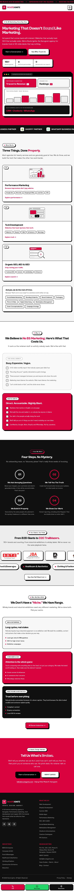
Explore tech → (10, 237)
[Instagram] (9, 824)
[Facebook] (4, 824)
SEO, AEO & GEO (44, 821)
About (56, 862)
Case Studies (43, 862)
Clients (51, 862)
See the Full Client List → (37, 577)
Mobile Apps (43, 814)
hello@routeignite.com (25, 782)
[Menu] (69, 7)
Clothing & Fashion (8, 861)
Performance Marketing (46, 817)
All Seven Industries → (37, 725)
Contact (46, 865)
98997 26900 (50, 775)
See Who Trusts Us (39, 52)
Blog (40, 865)
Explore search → (11, 277)
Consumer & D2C (7, 851)
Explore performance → (13, 197)
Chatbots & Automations (47, 831)
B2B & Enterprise (7, 848)
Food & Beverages (8, 854)
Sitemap (69, 878)
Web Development (45, 804)
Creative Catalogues (45, 834)
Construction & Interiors (10, 864)
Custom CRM (43, 811)
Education (5, 868)
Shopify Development (46, 807)
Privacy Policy (61, 878)
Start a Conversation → (14, 52)
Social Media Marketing (46, 824)
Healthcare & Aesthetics (10, 858)
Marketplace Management (47, 827)
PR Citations (43, 837)
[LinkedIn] (14, 824)
